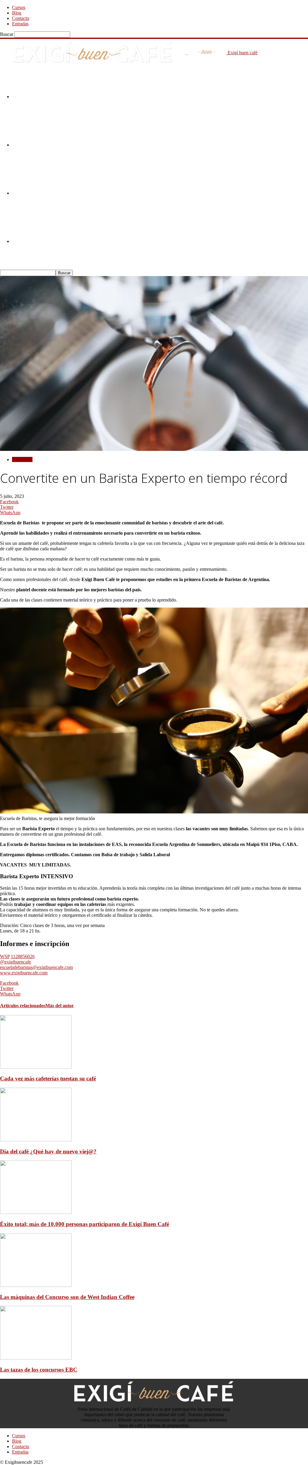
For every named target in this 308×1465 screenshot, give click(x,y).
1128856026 (23, 956)
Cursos (18, 7)
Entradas (20, 23)
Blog (16, 12)
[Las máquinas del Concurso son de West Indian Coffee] (36, 1285)
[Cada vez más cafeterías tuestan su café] (36, 1067)
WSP (5, 956)
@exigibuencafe (15, 961)
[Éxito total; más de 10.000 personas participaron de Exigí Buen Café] (36, 1212)
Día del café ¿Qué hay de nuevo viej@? (48, 1151)
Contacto (20, 18)
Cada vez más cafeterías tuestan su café (48, 1078)
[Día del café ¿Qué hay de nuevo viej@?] (36, 1139)
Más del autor (59, 1005)
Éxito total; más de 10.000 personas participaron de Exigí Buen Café (84, 1224)
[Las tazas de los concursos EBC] (36, 1357)
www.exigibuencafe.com (24, 972)
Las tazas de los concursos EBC (38, 1369)
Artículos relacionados (22, 1005)
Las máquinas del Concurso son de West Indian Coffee (67, 1297)
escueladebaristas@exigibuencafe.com (36, 967)
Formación (22, 459)
